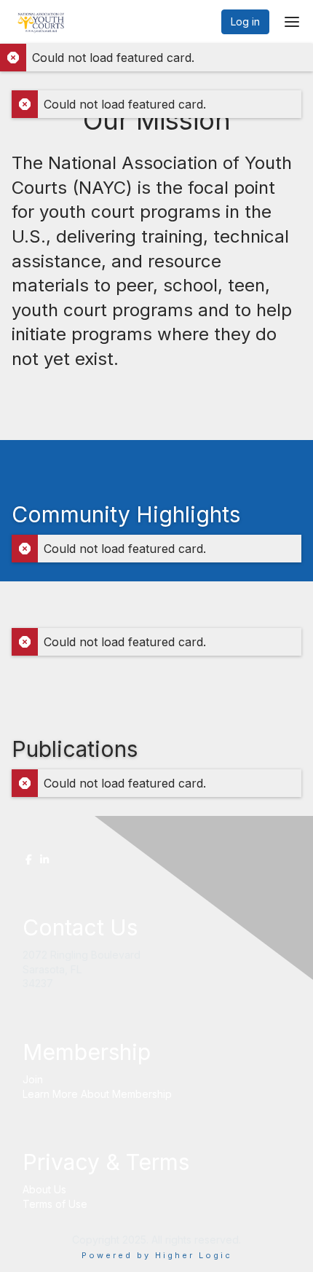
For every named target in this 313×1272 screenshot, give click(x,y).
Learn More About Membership (97, 1094)
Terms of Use (55, 1204)
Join (33, 1079)
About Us (44, 1189)
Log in (245, 21)
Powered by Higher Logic (157, 1255)
